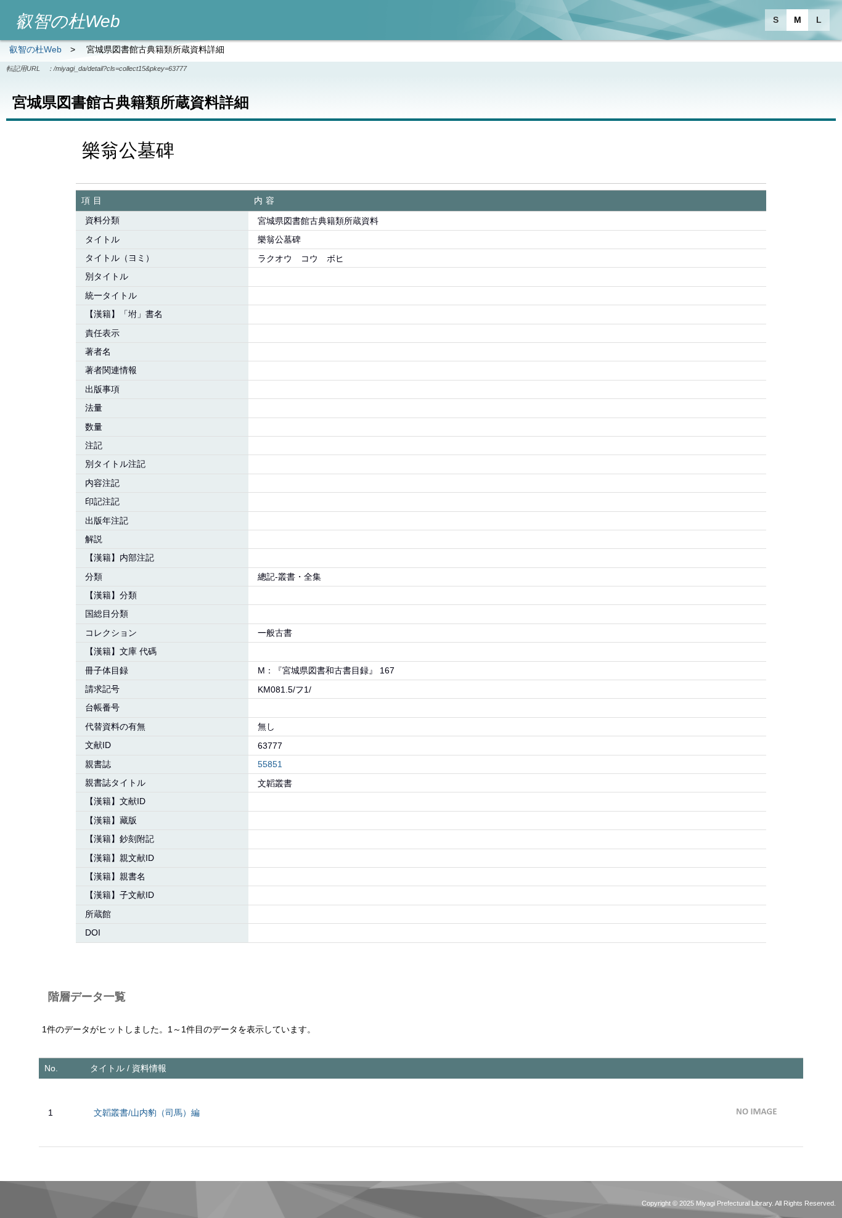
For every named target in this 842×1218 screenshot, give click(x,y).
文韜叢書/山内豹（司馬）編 (147, 1112)
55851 (270, 764)
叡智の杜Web (35, 49)
